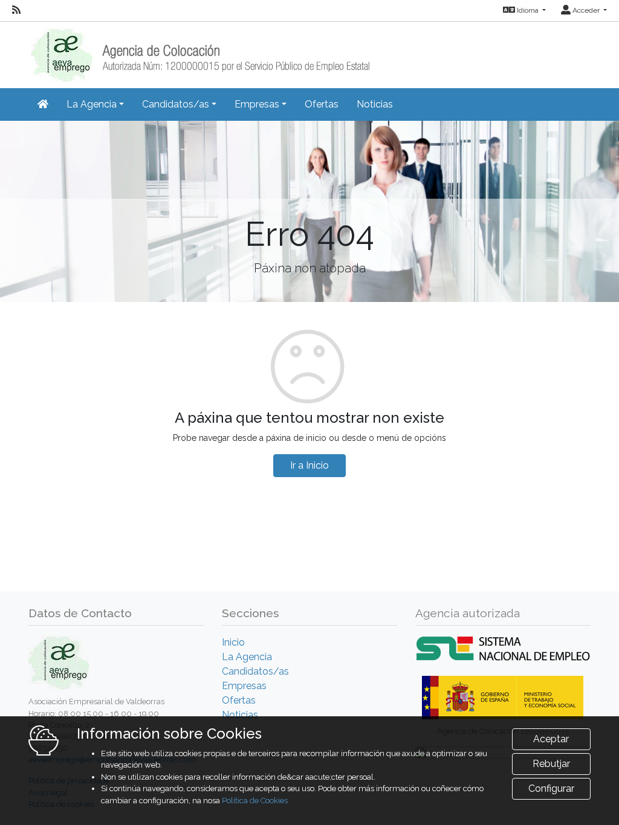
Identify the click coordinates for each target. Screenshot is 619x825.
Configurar (551, 788)
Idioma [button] (527, 10)
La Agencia (247, 657)
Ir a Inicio (309, 465)
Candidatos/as (255, 671)
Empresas (244, 686)
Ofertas (322, 104)
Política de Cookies (255, 800)
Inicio (233, 642)
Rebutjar (551, 763)
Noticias (375, 104)
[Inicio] (198, 51)
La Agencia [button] (91, 104)
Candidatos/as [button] (175, 104)
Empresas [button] (257, 104)
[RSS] (16, 10)
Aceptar (551, 739)
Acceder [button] (586, 10)
